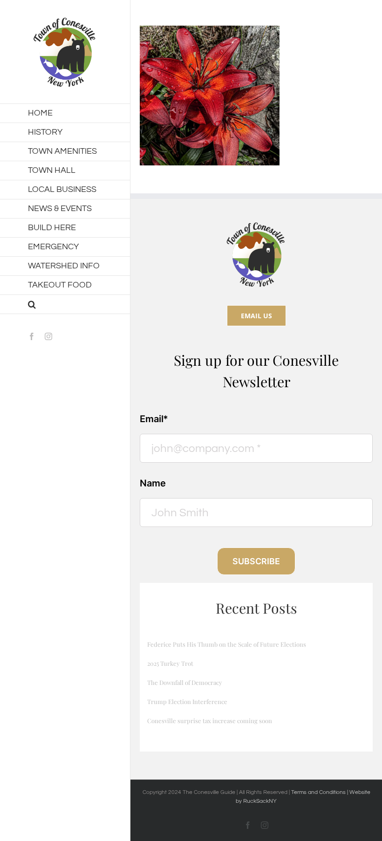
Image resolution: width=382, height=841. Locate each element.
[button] (65, 304)
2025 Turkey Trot (170, 663)
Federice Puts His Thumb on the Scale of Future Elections (226, 644)
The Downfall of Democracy (184, 682)
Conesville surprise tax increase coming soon (209, 721)
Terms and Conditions (319, 792)
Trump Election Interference (187, 701)
